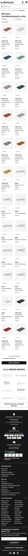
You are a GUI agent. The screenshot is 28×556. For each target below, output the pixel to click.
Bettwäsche (15, 10)
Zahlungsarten (5, 491)
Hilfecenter (4, 470)
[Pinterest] (14, 553)
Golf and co (4, 514)
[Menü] (2, 6)
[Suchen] (6, 6)
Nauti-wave (4, 523)
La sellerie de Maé (6, 519)
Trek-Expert (18, 516)
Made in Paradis (5, 521)
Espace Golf (4, 508)
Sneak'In (17, 508)
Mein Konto (4, 468)
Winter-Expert (18, 523)
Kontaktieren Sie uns (14, 419)
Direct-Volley (4, 506)
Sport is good (18, 512)
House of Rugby (5, 517)
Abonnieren (14, 542)
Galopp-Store (5, 512)
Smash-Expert (18, 506)
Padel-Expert (18, 501)
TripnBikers (18, 519)
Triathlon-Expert (19, 517)
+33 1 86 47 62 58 (14, 424)
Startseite (4, 10)
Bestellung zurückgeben (14, 448)
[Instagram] (10, 553)
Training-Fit (18, 514)
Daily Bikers (4, 502)
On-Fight (3, 525)
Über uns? (4, 482)
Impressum (4, 489)
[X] (17, 553)
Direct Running (5, 504)
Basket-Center (5, 501)
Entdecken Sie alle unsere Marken (14, 405)
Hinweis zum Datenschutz (8, 495)
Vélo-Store (17, 521)
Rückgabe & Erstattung (7, 487)
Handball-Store (5, 516)
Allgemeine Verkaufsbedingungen (10, 485)
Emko (16, 183)
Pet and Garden (19, 504)
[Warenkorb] (26, 2)
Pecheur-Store (19, 502)
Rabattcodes (4, 476)
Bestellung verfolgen (7, 472)
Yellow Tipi (5, 41)
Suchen (9, 6)
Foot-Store (4, 510)
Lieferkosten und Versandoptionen (10, 493)
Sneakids (17, 510)
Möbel (9, 10)
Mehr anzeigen (14, 363)
